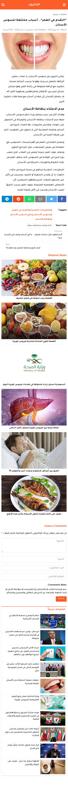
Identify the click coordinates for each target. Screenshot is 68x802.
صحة (55, 15)
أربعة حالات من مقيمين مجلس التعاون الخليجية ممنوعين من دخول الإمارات (22, 732)
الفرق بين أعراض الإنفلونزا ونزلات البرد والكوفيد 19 (34, 471)
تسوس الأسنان (42, 215)
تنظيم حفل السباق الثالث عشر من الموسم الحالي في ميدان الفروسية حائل (22, 667)
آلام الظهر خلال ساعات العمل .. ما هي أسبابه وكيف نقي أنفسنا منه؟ (33, 234)
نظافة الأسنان (43, 219)
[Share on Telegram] (7, 199)
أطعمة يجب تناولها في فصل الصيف (34, 298)
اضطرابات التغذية (41, 210)
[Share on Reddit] (18, 199)
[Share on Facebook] (62, 199)
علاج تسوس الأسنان (21, 215)
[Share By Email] (40, 199)
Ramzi (64, 30)
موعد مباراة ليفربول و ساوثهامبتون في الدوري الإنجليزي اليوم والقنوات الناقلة (22, 716)
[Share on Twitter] (51, 199)
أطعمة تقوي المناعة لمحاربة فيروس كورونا (34, 341)
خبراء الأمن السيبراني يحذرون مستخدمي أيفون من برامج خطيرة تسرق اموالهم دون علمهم (23, 651)
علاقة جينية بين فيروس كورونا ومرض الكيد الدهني (34, 428)
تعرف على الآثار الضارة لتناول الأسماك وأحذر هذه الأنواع (34, 514)
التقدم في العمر (20, 210)
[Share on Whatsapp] (29, 199)
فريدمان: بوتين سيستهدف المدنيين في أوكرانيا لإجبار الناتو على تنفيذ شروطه (22, 635)
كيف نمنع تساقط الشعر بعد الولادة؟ (23, 246)
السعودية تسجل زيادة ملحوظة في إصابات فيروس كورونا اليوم (34, 385)
